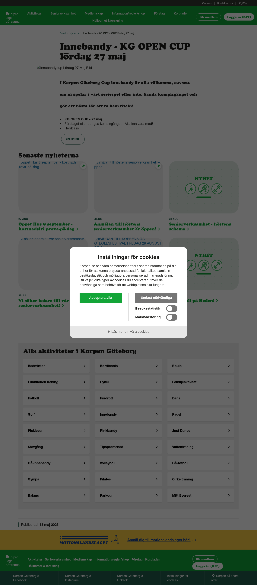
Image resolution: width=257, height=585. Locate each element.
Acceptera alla (100, 298)
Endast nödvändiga (156, 298)
